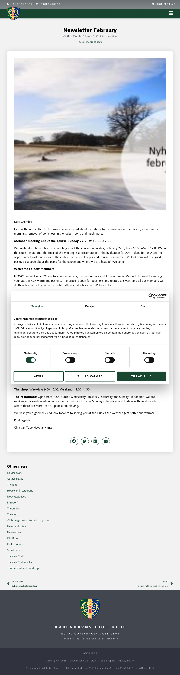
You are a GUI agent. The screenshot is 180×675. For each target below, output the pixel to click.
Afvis (38, 376)
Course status (15, 478)
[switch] (70, 360)
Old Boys (12, 538)
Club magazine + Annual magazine (28, 520)
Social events (14, 550)
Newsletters (111, 36)
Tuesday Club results (19, 562)
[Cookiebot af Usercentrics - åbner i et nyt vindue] (151, 296)
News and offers (16, 526)
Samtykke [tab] (37, 306)
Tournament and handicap (23, 568)
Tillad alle (141, 376)
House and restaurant (20, 490)
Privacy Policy (126, 661)
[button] (74, 441)
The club (12, 514)
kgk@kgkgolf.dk (145, 668)
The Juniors (14, 508)
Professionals (14, 544)
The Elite (12, 484)
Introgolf (12, 502)
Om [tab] (142, 306)
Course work (14, 473)
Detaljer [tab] (90, 306)
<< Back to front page (90, 42)
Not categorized (16, 496)
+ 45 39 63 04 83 (124, 668)
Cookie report (107, 661)
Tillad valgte (90, 376)
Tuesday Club (15, 556)
